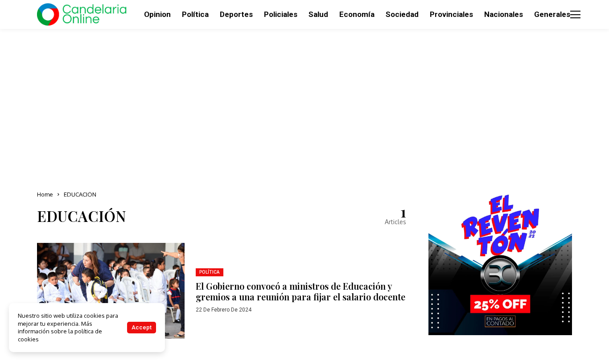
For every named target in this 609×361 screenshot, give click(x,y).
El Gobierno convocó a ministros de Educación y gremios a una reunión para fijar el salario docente (300, 291)
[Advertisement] (304, 107)
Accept (142, 327)
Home (45, 194)
